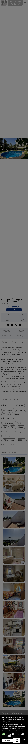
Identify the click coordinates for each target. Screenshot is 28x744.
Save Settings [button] (17, 740)
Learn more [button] (17, 732)
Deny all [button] (23, 740)
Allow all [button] (7, 740)
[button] (3, 734)
